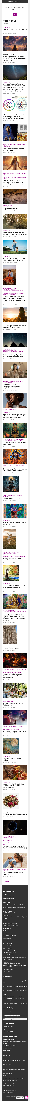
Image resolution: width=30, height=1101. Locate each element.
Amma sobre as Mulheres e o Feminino (13, 873)
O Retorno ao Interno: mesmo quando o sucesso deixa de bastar (15, 233)
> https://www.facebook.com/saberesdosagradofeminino (15, 981)
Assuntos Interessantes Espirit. (10, 950)
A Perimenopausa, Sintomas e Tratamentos (13, 704)
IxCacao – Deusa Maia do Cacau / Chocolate (14, 523)
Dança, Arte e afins (19, 555)
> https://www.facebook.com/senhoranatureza (14, 998)
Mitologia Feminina (7, 467)
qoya (15, 33)
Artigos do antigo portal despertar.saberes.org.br (15, 957)
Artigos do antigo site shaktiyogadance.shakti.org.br (11, 551)
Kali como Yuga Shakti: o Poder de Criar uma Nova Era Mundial (15, 470)
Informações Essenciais (8, 207)
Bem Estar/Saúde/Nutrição (9, 288)
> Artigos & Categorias (8, 896)
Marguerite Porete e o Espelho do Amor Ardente (14, 149)
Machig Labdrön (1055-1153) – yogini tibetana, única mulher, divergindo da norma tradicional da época (14, 617)
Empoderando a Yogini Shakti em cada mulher (14, 443)
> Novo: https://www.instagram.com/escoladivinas (15, 1003)
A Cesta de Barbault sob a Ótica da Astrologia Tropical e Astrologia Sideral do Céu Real (14, 116)
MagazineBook (11, 1098)
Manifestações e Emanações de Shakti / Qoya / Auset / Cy (14, 145)
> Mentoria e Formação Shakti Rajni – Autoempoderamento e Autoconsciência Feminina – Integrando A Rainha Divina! (15, 965)
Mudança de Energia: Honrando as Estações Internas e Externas (15, 259)
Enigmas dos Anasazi (10, 209)
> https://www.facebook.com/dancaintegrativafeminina (15, 990)
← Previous (6, 881)
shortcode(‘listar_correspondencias (15, 30)
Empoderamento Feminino (9, 289)
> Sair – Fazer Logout (8, 1031)
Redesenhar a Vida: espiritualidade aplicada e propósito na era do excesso (13, 386)
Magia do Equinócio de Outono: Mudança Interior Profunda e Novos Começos (14, 785)
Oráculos (5, 921)
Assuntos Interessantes (8, 1092)
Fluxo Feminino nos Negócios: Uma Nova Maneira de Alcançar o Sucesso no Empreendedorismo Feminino (14, 299)
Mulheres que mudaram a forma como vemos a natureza (14, 326)
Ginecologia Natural (8, 411)
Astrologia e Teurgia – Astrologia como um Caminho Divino (14, 732)
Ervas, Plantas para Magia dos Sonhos (13, 759)
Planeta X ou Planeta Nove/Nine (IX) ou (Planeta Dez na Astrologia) (15, 847)
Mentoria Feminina (7, 943)
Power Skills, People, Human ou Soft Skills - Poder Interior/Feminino (14, 294)
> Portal (5, 894)
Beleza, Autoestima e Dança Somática (12, 559)
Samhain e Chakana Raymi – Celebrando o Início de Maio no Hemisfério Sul (14, 676)
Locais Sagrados (7, 928)
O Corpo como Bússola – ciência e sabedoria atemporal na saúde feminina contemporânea (14, 416)
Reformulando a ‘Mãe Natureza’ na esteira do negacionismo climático (14, 587)
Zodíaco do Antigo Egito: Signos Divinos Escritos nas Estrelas (14, 356)
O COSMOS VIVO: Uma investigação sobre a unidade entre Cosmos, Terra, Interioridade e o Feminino (15, 57)
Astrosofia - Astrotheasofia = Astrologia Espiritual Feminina (13, 352)
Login (4, 1029)
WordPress (15, 1096)
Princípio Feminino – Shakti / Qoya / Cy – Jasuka (14, 904)
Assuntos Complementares (9, 205)
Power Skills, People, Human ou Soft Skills (13, 292)
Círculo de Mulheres (8, 555)
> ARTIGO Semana (7, 959)
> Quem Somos (6, 971)
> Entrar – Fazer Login (8, 1026)
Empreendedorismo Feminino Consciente (13, 290)
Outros (4, 1088)
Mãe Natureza (19, 324)
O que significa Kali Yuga (11, 498)
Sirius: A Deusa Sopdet (11, 648)
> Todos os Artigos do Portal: (10, 1011)
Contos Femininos (7, 902)
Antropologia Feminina (9, 143)
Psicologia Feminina (8, 382)
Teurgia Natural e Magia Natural (10, 925)
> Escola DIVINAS (7, 962)
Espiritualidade (6, 172)
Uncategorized (6, 27)
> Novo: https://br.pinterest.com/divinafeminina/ (14, 1001)
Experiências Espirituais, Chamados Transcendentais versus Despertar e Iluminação (13, 182)
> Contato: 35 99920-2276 (9, 969)
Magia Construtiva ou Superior (11, 729)
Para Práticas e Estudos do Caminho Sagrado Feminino (14, 178)
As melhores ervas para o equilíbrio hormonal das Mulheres (15, 814)
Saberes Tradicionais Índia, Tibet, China (12, 495)
